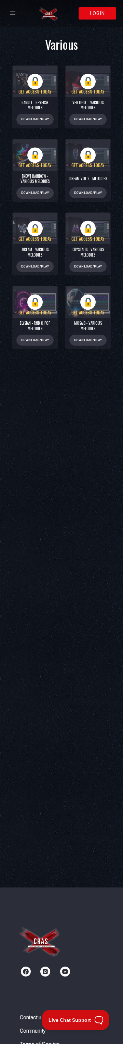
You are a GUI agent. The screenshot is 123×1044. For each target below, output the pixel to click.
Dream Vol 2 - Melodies (88, 178)
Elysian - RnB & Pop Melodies (35, 326)
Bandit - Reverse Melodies (35, 105)
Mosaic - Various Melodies (88, 326)
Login (97, 13)
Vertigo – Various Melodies (88, 105)
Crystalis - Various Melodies (88, 252)
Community (33, 1031)
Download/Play (35, 119)
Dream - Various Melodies (35, 252)
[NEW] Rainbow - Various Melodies (35, 179)
